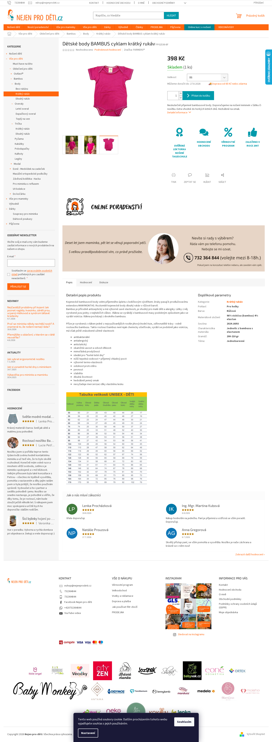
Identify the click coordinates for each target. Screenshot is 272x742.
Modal (17, 164)
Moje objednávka (228, 612)
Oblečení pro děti (23, 69)
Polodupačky (22, 149)
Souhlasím (184, 722)
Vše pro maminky (18, 199)
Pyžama (19, 139)
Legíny (18, 159)
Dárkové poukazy (22, 219)
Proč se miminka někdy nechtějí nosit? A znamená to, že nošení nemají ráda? (30, 325)
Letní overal (22, 109)
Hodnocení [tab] (86, 282)
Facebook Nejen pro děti (78, 602)
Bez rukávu (22, 89)
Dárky (12, 209)
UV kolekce (19, 189)
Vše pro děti (16, 59)
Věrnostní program (122, 585)
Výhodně (14, 204)
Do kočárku (19, 194)
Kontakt (94, 3)
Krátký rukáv (23, 94)
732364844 (70, 591)
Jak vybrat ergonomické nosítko (25, 359)
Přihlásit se (18, 286)
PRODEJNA (118, 612)
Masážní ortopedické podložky (30, 174)
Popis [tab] (69, 282)
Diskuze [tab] (103, 282)
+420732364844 (72, 608)
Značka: (134, 50)
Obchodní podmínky (163, 3)
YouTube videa (72, 613)
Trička (18, 124)
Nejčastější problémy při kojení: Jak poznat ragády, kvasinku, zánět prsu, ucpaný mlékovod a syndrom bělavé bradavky (28, 311)
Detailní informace (177, 112)
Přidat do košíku (200, 95)
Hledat (171, 15)
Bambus (18, 79)
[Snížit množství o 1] (180, 98)
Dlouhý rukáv (23, 99)
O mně (141, 3)
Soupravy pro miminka (25, 214)
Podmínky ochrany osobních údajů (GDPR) (238, 605)
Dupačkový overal (26, 114)
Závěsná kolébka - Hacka (27, 179)
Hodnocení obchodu (118, 3)
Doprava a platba (121, 601)
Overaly (19, 104)
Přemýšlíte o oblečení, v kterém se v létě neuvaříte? (31, 336)
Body (18, 84)
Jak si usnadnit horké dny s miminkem (29, 366)
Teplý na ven (23, 119)
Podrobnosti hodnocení (108, 50)
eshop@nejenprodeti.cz (77, 586)
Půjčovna (14, 224)
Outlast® (18, 74)
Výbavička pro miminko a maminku (27, 374)
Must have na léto (23, 64)
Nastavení (88, 733)
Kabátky (19, 144)
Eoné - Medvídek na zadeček (29, 169)
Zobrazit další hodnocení (249, 554)
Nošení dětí (15, 54)
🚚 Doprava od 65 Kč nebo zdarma (227, 84)
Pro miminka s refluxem (26, 184)
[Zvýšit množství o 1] (180, 93)
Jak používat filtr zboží (124, 607)
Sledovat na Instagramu (191, 634)
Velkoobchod (119, 590)
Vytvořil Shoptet (256, 734)
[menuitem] (14, 27)
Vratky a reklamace (122, 596)
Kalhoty (19, 154)
